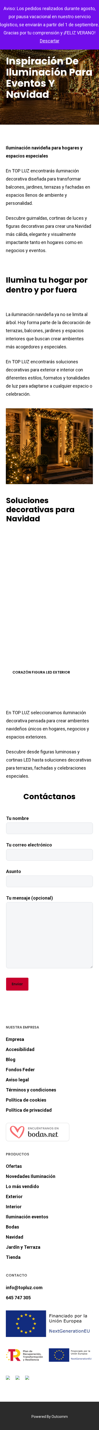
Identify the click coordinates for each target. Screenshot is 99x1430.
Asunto (13, 871)
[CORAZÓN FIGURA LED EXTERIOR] (49, 619)
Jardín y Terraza (23, 1247)
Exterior (14, 1196)
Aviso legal (17, 1079)
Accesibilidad (20, 1049)
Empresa (15, 1039)
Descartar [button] (49, 40)
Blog (10, 1059)
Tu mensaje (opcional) (29, 898)
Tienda (13, 1257)
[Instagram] (18, 1381)
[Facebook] (9, 1381)
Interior (14, 1206)
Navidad (14, 1237)
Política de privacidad (29, 1110)
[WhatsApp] (28, 1381)
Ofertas (14, 1166)
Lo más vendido (22, 1186)
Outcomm (60, 1417)
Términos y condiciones (31, 1089)
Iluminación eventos (27, 1216)
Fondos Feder (20, 1069)
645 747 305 (18, 1297)
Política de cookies (26, 1100)
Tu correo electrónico (29, 844)
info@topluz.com (24, 1287)
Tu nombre (17, 818)
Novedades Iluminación (30, 1176)
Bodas (12, 1227)
